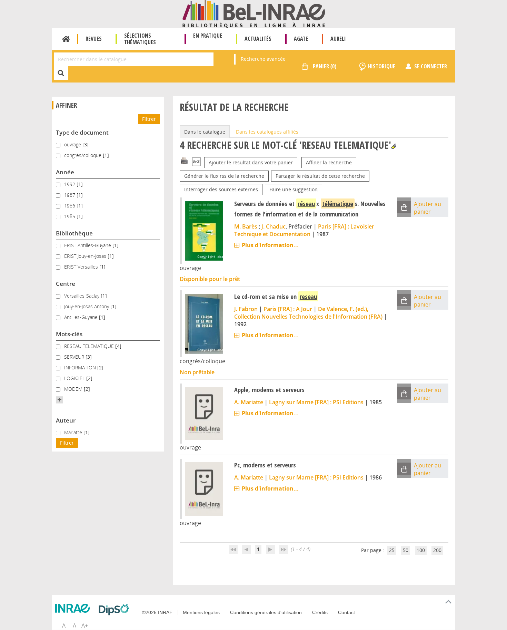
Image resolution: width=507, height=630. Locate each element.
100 (421, 550)
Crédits (320, 612)
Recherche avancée (263, 59)
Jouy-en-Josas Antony (87, 306)
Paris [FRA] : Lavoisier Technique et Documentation (304, 230)
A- (64, 625)
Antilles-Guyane (81, 317)
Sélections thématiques (140, 39)
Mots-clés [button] (69, 334)
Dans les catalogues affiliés (267, 131)
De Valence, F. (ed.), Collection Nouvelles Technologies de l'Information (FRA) (308, 312)
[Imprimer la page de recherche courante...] (184, 160)
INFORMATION (80, 367)
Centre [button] (65, 284)
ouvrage (73, 144)
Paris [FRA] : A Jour (288, 309)
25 (392, 550)
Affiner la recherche (329, 162)
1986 (70, 205)
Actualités (258, 38)
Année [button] (65, 172)
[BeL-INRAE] (253, 13)
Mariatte (73, 432)
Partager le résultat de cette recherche (320, 176)
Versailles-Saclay (82, 295)
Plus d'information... (270, 245)
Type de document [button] (82, 132)
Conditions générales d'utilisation (266, 612)
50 (405, 550)
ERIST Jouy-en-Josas (86, 256)
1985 (70, 216)
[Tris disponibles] (196, 162)
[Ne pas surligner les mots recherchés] (393, 146)
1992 (70, 184)
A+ (84, 625)
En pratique (207, 35)
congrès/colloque (83, 155)
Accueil (66, 39)
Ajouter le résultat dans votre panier (251, 162)
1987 (70, 195)
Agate (301, 38)
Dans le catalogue (204, 131)
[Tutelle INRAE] (74, 608)
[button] (59, 399)
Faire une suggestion (293, 189)
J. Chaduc (273, 226)
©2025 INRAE (157, 612)
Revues (94, 38)
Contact (346, 612)
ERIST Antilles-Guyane (88, 245)
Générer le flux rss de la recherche (224, 176)
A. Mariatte (248, 402)
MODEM (74, 389)
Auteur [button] (66, 420)
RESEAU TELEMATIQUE (89, 346)
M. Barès (245, 226)
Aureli (338, 38)
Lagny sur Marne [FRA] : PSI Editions (316, 402)
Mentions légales (201, 612)
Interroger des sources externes (221, 189)
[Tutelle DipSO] (116, 610)
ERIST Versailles (81, 266)
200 (437, 550)
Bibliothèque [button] (74, 233)
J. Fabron (246, 309)
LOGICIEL (75, 378)
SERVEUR (75, 356)
